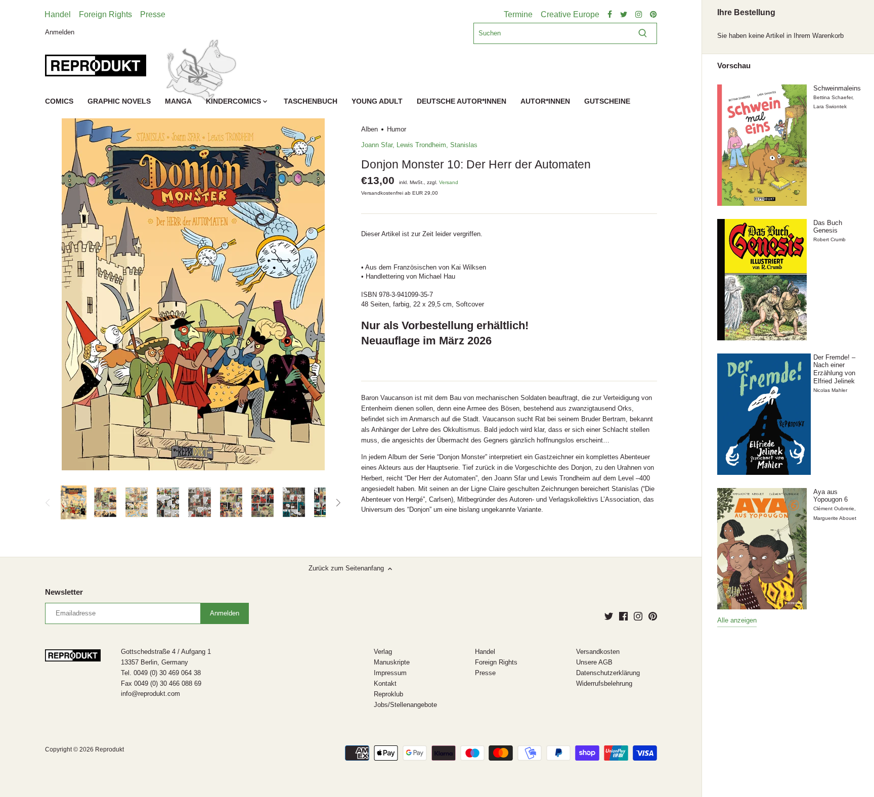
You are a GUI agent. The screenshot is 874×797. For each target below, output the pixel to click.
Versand (448, 182)
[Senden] (642, 33)
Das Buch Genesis (827, 227)
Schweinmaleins (837, 88)
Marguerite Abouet (834, 518)
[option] (73, 502)
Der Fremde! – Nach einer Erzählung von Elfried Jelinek (834, 369)
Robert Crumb (829, 239)
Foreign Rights (105, 14)
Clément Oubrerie (833, 508)
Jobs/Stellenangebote (405, 705)
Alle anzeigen (737, 620)
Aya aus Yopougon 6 (830, 496)
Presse (152, 14)
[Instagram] (638, 616)
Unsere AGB (594, 662)
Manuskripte (392, 662)
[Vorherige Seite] (48, 503)
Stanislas (463, 145)
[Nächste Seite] (338, 503)
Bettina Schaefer (832, 97)
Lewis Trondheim (421, 145)
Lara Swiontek (830, 106)
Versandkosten (598, 651)
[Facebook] (623, 616)
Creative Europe (570, 14)
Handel (58, 14)
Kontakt (385, 683)
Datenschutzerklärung (608, 673)
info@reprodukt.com (150, 693)
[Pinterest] (652, 616)
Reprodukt (109, 749)
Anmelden (59, 31)
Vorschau (734, 66)
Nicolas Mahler (830, 390)
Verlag (383, 651)
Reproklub (388, 694)
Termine (518, 14)
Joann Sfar (376, 145)
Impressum (390, 673)
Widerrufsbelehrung (604, 683)
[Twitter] (608, 616)
